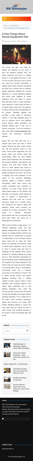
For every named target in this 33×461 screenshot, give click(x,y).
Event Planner (23, 41)
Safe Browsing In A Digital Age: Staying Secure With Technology (21, 346)
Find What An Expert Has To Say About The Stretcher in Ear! (20, 371)
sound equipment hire (23, 131)
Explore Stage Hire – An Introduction (15, 364)
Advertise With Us (8, 449)
